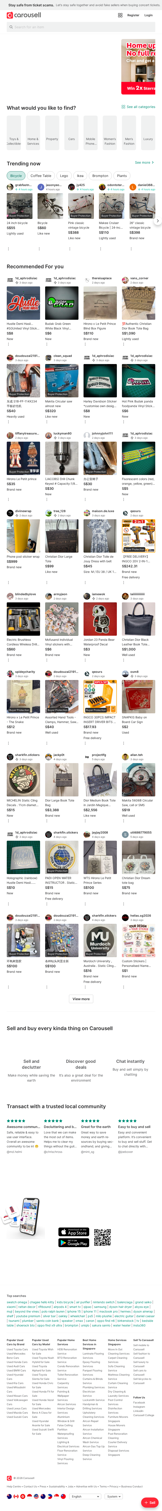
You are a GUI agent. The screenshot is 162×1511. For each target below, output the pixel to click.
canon (90, 1320)
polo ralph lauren (53, 1311)
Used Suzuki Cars (17, 1416)
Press (43, 1486)
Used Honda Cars (17, 1362)
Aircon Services (66, 1404)
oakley (63, 1316)
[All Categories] (120, 15)
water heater (122, 1325)
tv (137, 1320)
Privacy (114, 1486)
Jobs (70, 1486)
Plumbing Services (94, 1387)
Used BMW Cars (16, 1370)
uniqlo (85, 1325)
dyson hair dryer (120, 1307)
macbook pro (108, 1311)
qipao (87, 1307)
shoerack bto (25, 1325)
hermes (125, 1311)
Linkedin (138, 1411)
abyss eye (142, 1307)
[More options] (8, 249)
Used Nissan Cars (17, 1395)
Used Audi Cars (16, 1366)
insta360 (139, 1325)
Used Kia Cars (15, 1383)
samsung (100, 1307)
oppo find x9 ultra (49, 1325)
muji (9, 1311)
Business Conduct (132, 1486)
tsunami (14, 1320)
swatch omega (17, 1302)
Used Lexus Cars (17, 1408)
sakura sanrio (101, 1325)
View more (81, 999)
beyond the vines (27, 1311)
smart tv (75, 1307)
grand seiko (143, 1302)
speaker (67, 1320)
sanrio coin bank (47, 1320)
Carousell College (143, 1415)
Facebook (139, 1402)
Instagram (139, 1406)
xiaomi (11, 1307)
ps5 (90, 1316)
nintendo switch (104, 1302)
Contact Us (30, 1486)
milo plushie (104, 1316)
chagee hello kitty (42, 1302)
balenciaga (124, 1302)
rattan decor (26, 1307)
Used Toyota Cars (17, 1349)
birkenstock (125, 1320)
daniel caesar (145, 1316)
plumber (28, 1320)
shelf (10, 1316)
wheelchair (77, 1316)
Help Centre (14, 1486)
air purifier (83, 1302)
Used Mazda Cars (17, 1412)
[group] (81, 66)
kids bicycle (65, 1302)
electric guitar (124, 1316)
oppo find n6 (106, 1320)
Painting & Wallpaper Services (63, 1396)
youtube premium (28, 1316)
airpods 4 (60, 1307)
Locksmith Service (94, 1400)
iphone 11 (90, 1311)
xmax (79, 1320)
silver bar (49, 1316)
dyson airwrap (143, 1311)
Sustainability (57, 1486)
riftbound (44, 1307)
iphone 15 (74, 1311)
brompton (71, 1325)
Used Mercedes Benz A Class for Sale (41, 1412)
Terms (103, 1486)
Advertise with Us (86, 1486)
